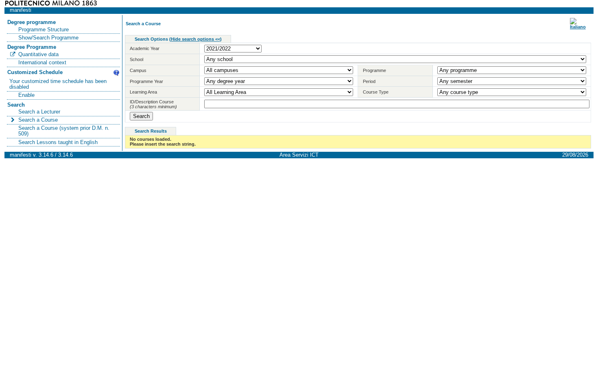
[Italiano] (578, 26)
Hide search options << (195, 39)
